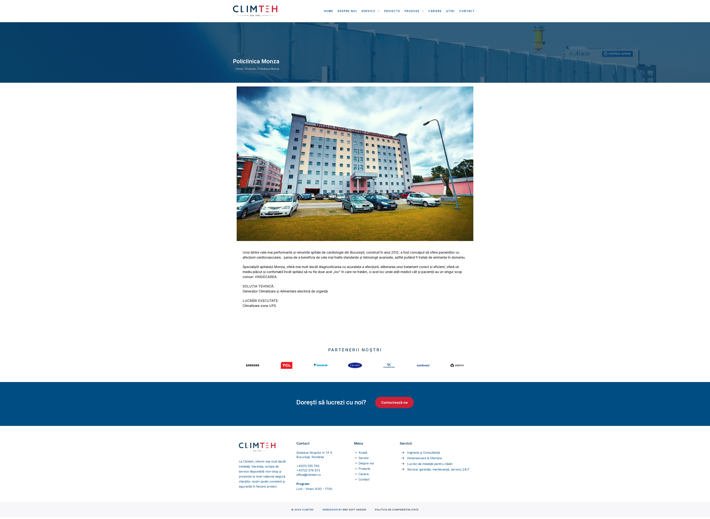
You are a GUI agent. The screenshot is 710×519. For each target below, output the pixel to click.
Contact (467, 11)
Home (328, 11)
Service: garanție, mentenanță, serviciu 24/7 (438, 469)
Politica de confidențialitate (397, 509)
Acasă (363, 452)
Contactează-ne (394, 402)
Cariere (435, 11)
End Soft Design (354, 509)
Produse (412, 11)
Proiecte (392, 11)
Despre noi (347, 11)
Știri (450, 11)
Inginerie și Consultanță (423, 452)
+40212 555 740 (307, 466)
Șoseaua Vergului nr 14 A (314, 452)
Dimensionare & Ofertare (424, 458)
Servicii (368, 11)
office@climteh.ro (308, 475)
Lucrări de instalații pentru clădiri (430, 464)
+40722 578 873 (308, 470)
